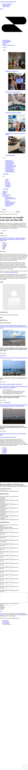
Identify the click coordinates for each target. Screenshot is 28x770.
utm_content (2, 545)
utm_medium (3, 537)
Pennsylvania (8, 185)
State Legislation (9, 168)
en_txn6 (1, 572)
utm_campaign (3, 541)
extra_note (2, 591)
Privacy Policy (6, 621)
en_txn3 (1, 560)
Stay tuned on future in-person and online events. (13, 485)
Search (1, 211)
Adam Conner (3, 355)
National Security (6, 40)
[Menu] (14, 37)
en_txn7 (1, 576)
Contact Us (7, 205)
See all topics (5, 173)
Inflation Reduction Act (10, 166)
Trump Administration (10, 171)
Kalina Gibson (3, 433)
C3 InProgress (3, 513)
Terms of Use (5, 620)
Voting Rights (6, 42)
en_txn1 (1, 553)
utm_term (2, 549)
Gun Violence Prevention (10, 165)
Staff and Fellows (9, 197)
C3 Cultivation (3, 509)
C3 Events (2, 501)
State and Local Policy (10, 169)
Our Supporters (6, 623)
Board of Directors (9, 204)
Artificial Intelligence (9, 163)
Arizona (7, 179)
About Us (5, 196)
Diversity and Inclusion (10, 202)
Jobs (6, 199)
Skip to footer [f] (6, 6)
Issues (4, 47)
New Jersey (7, 183)
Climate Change (8, 164)
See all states (5, 188)
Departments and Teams (10, 198)
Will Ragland (7, 402)
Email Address (5, 488)
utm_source (2, 533)
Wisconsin (7, 186)
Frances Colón (16, 433)
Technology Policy (9, 170)
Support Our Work (9, 203)
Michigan (7, 181)
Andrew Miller (19, 384)
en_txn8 (1, 580)
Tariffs (4, 43)
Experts (4, 191)
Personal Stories (6, 194)
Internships (7, 201)
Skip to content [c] (7, 5)
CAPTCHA (2, 607)
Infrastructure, (18, 239)
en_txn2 (1, 556)
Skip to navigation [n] (7, 4)
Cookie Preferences (7, 624)
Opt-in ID (2, 604)
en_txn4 (1, 564)
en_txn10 (2, 587)
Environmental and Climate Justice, (7, 239)
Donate (1, 8)
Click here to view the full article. (11, 272)
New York (7, 184)
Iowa (6, 180)
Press (4, 193)
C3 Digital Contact (4, 517)
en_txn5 (1, 568)
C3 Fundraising (3, 505)
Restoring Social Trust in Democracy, (8, 238)
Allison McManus (11, 384)
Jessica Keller (10, 433)
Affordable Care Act (9, 161)
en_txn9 (1, 583)
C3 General (2, 497)
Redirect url (2, 526)
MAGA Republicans (7, 41)
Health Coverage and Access (9, 45)
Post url (1, 529)
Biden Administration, (21, 238)
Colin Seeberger (3, 384)
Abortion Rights (8, 160)
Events (4, 192)
